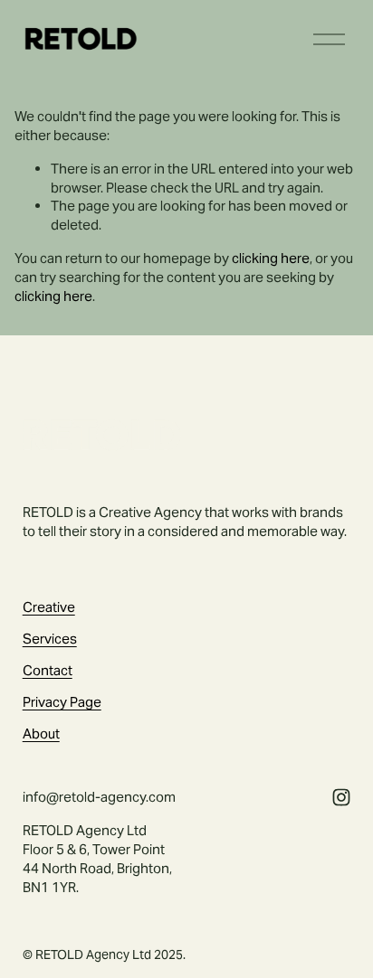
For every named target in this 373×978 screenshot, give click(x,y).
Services (50, 638)
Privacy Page (62, 701)
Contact (47, 670)
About (41, 733)
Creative (49, 607)
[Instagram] (341, 797)
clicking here (271, 258)
